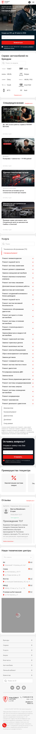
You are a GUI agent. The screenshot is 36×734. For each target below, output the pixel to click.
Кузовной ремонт (10, 412)
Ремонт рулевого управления (13, 269)
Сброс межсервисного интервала (15, 354)
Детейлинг (7, 420)
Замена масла (7, 376)
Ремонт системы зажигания (13, 266)
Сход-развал (8, 423)
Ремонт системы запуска (12, 387)
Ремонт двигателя (9, 368)
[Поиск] (5, 681)
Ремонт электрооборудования (14, 350)
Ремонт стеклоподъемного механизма (13, 328)
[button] (33, 2)
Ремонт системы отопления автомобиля (13, 322)
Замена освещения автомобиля (14, 273)
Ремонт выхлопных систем (12, 346)
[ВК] (12, 689)
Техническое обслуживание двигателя (13, 310)
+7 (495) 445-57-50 (27, 697)
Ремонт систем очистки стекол (14, 365)
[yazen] (24, 689)
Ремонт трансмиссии (10, 400)
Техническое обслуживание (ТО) (15, 249)
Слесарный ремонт (10, 253)
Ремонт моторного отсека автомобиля (12, 316)
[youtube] (18, 689)
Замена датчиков (9, 357)
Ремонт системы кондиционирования (16, 383)
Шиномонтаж (8, 408)
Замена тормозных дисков (12, 343)
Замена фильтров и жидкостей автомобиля (14, 334)
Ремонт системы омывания (12, 283)
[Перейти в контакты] (29, 2)
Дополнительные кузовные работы (15, 286)
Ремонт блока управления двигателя (16, 379)
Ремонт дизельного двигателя (14, 403)
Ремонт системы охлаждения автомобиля (13, 391)
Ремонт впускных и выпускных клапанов (14, 278)
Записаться (18, 43)
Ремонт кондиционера (10, 396)
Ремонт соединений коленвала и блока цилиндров (14, 295)
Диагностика (8, 416)
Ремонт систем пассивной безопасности (12, 304)
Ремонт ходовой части (11, 262)
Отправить (18, 457)
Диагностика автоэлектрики (13, 290)
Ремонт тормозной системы (13, 339)
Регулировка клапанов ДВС (12, 372)
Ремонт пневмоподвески (12, 258)
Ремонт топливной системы (13, 361)
